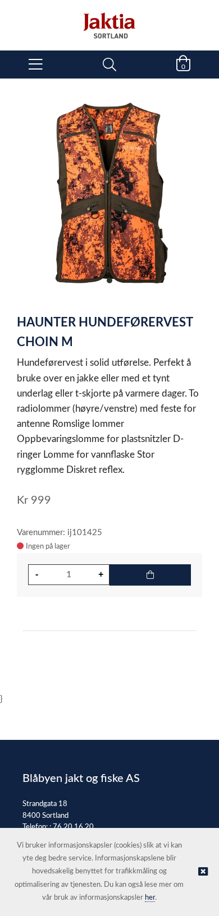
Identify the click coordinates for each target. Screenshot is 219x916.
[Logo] (109, 19)
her (150, 897)
